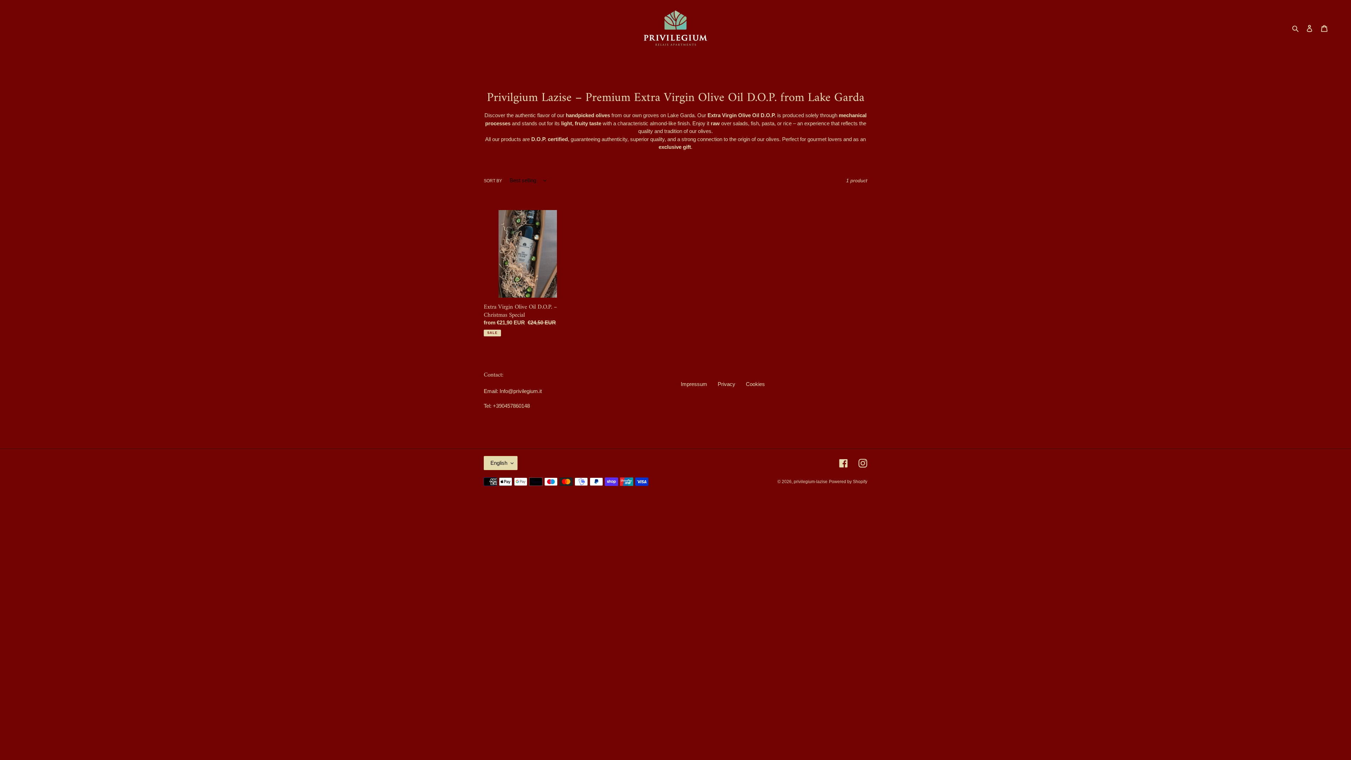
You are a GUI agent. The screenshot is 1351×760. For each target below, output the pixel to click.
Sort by (493, 180)
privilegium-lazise (810, 481)
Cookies (755, 384)
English (498, 463)
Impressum (694, 384)
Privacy (726, 384)
